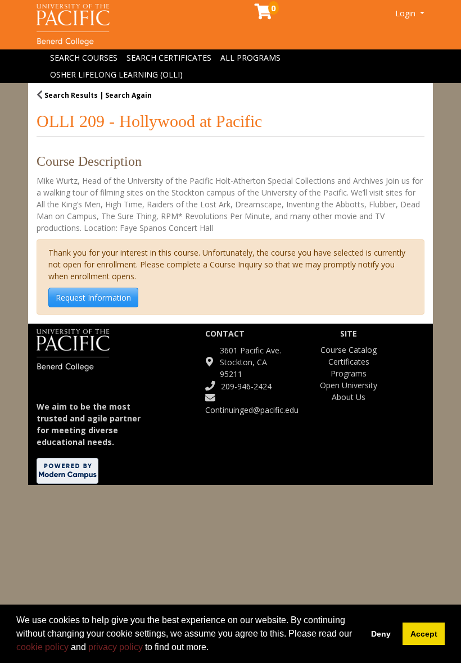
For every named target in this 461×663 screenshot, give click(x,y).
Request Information (93, 297)
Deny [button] (381, 633)
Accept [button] (423, 633)
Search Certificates (168, 57)
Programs (349, 373)
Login (406, 13)
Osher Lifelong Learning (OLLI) (116, 74)
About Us (348, 397)
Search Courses (83, 57)
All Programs (250, 57)
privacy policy (115, 647)
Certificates (348, 361)
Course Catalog (348, 349)
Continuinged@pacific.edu (252, 410)
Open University (348, 385)
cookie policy (42, 647)
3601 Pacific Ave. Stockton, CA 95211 (250, 362)
